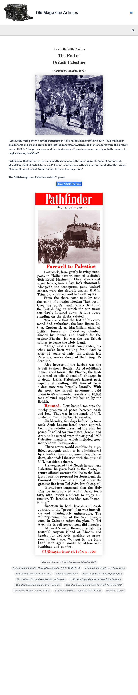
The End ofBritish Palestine (69, 58)
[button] (133, 30)
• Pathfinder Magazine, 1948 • (69, 70)
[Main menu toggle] (131, 12)
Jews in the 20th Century (69, 49)
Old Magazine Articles (57, 12)
